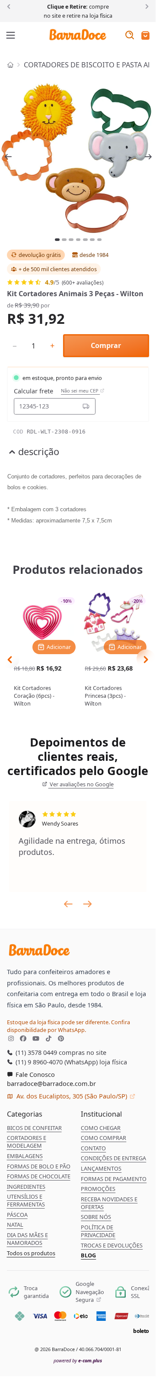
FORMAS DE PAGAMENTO (113, 1179)
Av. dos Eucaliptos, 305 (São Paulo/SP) (72, 1096)
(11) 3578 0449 (35, 1052)
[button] (145, 36)
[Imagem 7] (99, 239)
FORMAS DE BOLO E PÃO (38, 1166)
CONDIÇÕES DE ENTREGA (113, 1158)
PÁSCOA (17, 1215)
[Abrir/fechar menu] (11, 35)
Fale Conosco (34, 1074)
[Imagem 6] (92, 239)
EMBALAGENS (25, 1156)
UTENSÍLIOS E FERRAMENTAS (26, 1200)
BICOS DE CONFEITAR (34, 1128)
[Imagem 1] (57, 239)
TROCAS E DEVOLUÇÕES (112, 1245)
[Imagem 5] (85, 239)
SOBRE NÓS (96, 1217)
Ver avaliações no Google (81, 784)
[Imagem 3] (71, 239)
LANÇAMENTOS (101, 1168)
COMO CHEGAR (101, 1128)
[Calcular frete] (86, 406)
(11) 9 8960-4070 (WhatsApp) (56, 1061)
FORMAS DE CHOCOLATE (38, 1176)
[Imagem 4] (78, 239)
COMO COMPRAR (103, 1138)
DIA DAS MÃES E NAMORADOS (27, 1239)
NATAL (15, 1224)
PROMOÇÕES (98, 1189)
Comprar (106, 345)
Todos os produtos (31, 1253)
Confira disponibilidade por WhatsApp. (68, 1026)
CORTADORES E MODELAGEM (26, 1141)
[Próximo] (145, 6)
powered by (78, 1360)
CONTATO (93, 1148)
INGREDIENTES (26, 1186)
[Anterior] (10, 6)
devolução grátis (40, 255)
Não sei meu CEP (80, 391)
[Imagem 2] (64, 239)
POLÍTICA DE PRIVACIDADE (98, 1231)
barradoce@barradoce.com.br (51, 1083)
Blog (88, 1255)
